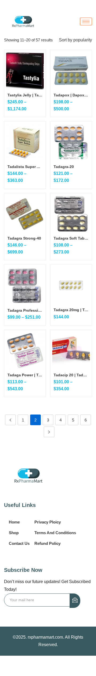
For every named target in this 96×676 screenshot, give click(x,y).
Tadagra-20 (64, 167)
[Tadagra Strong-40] (25, 214)
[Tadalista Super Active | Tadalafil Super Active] (25, 142)
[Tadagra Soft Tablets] (71, 214)
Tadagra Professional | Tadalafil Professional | (24, 310)
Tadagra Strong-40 (24, 238)
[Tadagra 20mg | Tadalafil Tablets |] (71, 285)
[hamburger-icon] (86, 21)
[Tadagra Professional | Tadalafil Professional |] (25, 286)
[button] (75, 40)
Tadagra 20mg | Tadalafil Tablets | (71, 310)
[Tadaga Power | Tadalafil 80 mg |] (25, 350)
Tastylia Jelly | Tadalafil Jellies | (24, 95)
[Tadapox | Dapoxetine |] (71, 70)
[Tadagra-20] (71, 142)
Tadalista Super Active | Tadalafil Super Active (24, 167)
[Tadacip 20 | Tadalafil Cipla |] (71, 350)
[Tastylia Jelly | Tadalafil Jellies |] (25, 70)
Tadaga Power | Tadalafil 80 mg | (24, 375)
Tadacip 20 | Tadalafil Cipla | (71, 375)
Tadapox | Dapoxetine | (71, 95)
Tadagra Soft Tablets (71, 238)
